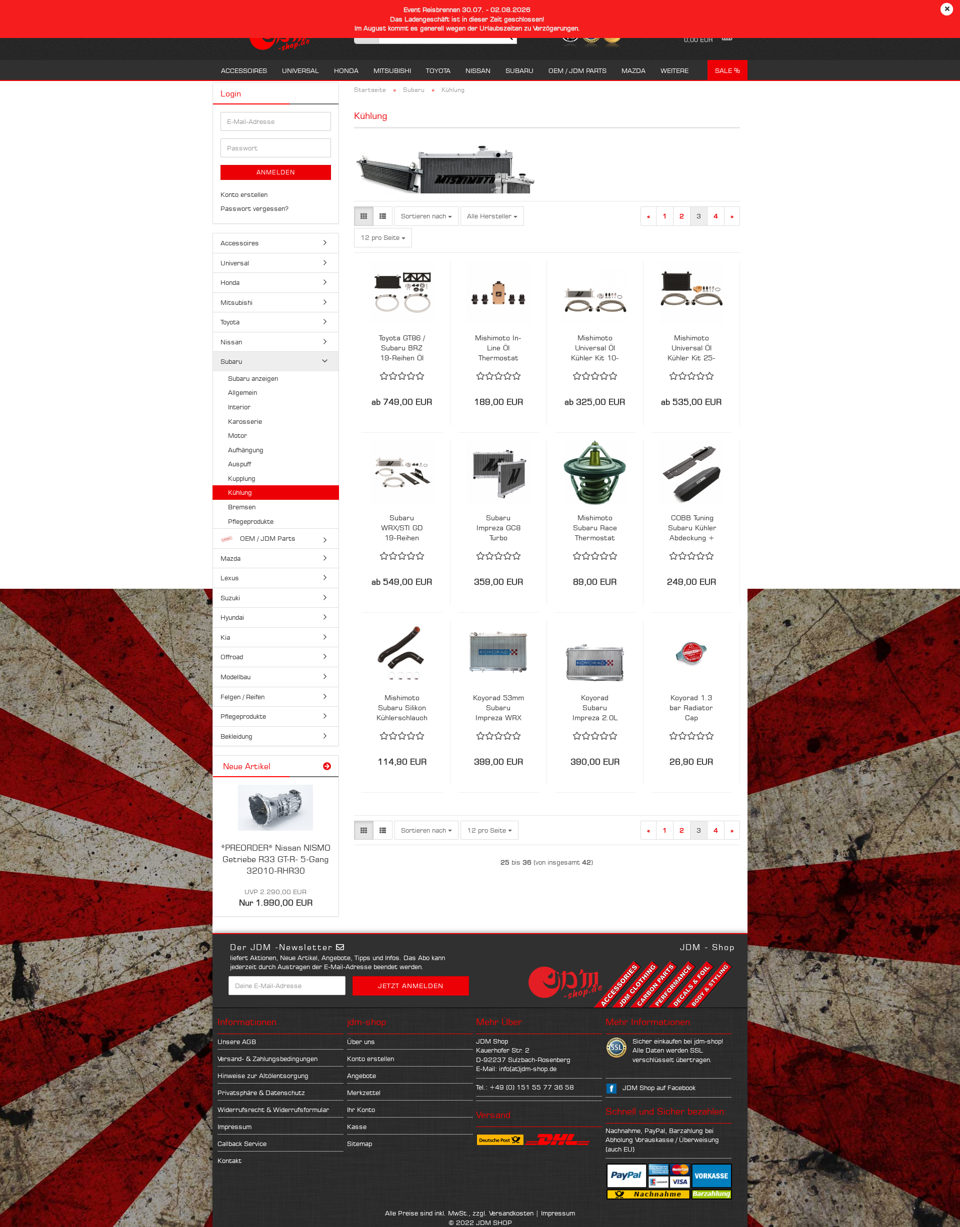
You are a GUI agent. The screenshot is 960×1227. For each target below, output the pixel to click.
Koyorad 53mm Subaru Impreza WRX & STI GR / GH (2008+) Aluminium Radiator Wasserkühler (498, 708)
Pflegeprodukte (251, 521)
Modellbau (235, 677)
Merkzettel (363, 1093)
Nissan (478, 70)
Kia (225, 637)
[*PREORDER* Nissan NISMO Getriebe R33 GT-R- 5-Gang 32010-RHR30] (275, 808)
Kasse (356, 1127)
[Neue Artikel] (327, 766)
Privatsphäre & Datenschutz (261, 1093)
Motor (237, 435)
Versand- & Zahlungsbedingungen (268, 1059)
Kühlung (240, 492)
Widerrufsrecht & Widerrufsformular (273, 1110)
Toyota (438, 70)
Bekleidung (236, 736)
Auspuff (239, 464)
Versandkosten (511, 1213)
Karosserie (245, 421)
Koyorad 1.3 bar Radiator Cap (691, 707)
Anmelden (275, 172)
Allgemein (242, 392)
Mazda (634, 70)
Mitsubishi (392, 70)
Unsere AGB (237, 1042)
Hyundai (232, 617)
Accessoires (244, 70)
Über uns (361, 1042)
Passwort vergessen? (254, 208)
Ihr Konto (361, 1110)
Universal (300, 70)
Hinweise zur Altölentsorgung (263, 1076)
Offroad (231, 657)
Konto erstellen (244, 194)
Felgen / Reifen (242, 697)
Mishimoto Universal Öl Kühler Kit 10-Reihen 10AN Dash (595, 348)
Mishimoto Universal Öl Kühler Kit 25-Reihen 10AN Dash (692, 348)
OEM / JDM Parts (577, 70)
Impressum (235, 1127)
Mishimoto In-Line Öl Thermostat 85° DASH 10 (498, 348)
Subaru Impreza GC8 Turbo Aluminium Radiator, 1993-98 (498, 528)
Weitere (674, 70)
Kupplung (242, 478)
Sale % (727, 70)
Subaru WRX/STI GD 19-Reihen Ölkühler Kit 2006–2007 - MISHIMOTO (402, 528)
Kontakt (230, 1161)
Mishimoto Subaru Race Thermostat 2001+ (595, 528)
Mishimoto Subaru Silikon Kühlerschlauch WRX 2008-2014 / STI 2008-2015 (402, 708)
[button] (364, 216)
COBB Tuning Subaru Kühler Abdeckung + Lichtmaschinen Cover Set (692, 528)
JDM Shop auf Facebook (659, 1088)
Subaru (520, 70)
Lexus (229, 578)
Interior (239, 407)
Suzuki (230, 598)
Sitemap (359, 1144)
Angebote (361, 1076)
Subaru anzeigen (253, 378)
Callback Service (242, 1144)
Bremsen (242, 507)
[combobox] (426, 216)
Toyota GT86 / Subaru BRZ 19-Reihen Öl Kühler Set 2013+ (402, 348)
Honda (346, 70)
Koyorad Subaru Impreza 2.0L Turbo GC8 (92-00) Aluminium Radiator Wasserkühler (595, 708)
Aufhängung (246, 450)
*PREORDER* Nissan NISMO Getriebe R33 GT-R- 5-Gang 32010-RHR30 (275, 859)
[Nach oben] (933, 1212)
